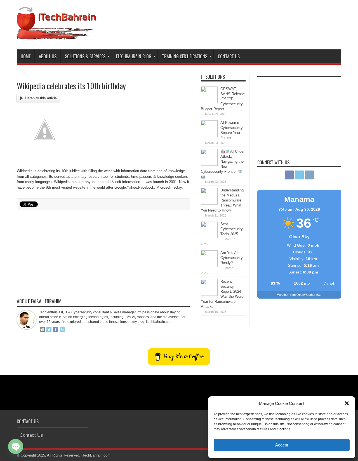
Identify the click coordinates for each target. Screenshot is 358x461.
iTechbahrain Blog (133, 56)
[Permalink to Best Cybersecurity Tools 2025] (209, 237)
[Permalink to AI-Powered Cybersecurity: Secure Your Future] (209, 136)
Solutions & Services (85, 56)
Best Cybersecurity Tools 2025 (231, 229)
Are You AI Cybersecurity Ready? (231, 258)
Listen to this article (41, 98)
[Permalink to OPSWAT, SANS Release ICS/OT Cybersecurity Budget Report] (209, 102)
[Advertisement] (239, 21)
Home (25, 56)
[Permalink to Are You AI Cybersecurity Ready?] (209, 266)
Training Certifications (184, 56)
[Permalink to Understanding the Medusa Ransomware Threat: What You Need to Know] (209, 203)
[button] (347, 403)
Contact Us (229, 56)
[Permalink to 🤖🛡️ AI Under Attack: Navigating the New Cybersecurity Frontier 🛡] (209, 164)
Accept (281, 445)
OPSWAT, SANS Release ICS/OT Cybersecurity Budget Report (223, 99)
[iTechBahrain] (56, 35)
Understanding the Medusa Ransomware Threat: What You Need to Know (222, 200)
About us (47, 56)
